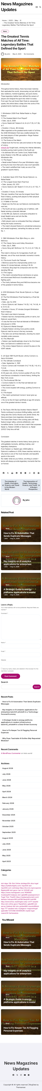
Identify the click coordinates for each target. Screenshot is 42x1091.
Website (3, 660)
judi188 (20, 899)
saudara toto (13, 908)
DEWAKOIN (20, 911)
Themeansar (20, 1087)
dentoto (4, 899)
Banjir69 (26, 899)
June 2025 (6, 850)
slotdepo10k (25, 883)
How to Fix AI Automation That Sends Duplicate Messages (19, 534)
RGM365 (28, 892)
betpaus (14, 895)
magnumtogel (32, 908)
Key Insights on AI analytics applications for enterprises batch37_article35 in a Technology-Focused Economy (19, 712)
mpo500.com (6, 888)
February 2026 (8, 803)
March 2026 (7, 797)
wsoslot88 (32, 906)
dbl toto (16, 906)
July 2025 (6, 844)
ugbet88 (24, 895)
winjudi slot (5, 148)
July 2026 (6, 774)
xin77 (30, 902)
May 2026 (6, 786)
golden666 (23, 906)
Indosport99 (12, 899)
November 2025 (8, 821)
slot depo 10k (6, 883)
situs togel (34, 883)
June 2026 (6, 780)
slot (31, 890)
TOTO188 (11, 911)
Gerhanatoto (13, 913)
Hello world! (28, 753)
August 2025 (7, 838)
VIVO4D (27, 890)
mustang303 (6, 895)
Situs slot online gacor (9, 904)
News (5, 31)
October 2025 (7, 826)
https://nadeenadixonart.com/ (27, 897)
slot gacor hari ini (16, 890)
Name (3, 642)
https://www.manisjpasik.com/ (12, 892)
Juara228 (4, 913)
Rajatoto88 (5, 890)
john (27, 500)
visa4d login (30, 911)
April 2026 (6, 792)
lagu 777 (4, 908)
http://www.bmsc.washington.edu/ (14, 902)
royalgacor (22, 908)
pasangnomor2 (34, 895)
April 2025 (6, 861)
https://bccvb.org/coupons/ (30, 888)
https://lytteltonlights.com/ (11, 886)
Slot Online (16, 883)
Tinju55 (12, 897)
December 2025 (8, 815)
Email (3, 651)
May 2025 (6, 856)
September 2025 (9, 832)
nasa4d (35, 902)
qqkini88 (4, 911)
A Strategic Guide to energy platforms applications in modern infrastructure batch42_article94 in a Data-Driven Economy (19, 722)
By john (7, 54)
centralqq (15, 888)
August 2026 (7, 768)
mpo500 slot (27, 886)
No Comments (29, 54)
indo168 (33, 899)
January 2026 (7, 809)
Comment (4, 613)
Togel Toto (5, 897)
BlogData (32, 1085)
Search (4, 682)
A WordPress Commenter (11, 753)
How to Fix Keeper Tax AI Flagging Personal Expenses (21, 1029)
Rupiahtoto (23, 904)
